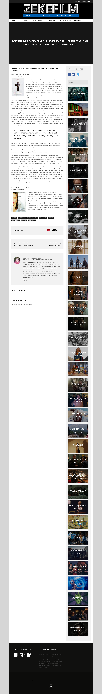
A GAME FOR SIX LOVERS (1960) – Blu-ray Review (78, 170)
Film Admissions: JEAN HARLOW (78, 231)
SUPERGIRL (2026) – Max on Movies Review (78, 353)
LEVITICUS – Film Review (78, 322)
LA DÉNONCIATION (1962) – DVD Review (78, 215)
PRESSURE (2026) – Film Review (78, 460)
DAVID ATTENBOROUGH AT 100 (78, 506)
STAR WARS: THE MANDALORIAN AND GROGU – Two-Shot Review (78, 475)
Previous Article (23, 242)
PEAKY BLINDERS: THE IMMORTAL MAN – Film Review (78, 552)
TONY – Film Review (78, 154)
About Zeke (23, 20)
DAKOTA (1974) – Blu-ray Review (78, 414)
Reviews (33, 20)
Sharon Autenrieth (33, 44)
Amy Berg (14, 217)
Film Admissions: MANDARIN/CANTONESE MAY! (78, 430)
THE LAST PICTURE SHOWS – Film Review (78, 108)
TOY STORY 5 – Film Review (78, 368)
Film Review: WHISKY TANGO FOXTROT (51, 244)
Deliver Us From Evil (32, 217)
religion (51, 217)
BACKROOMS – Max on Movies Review (78, 445)
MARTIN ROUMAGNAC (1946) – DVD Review (78, 124)
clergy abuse (22, 217)
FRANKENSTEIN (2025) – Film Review (78, 628)
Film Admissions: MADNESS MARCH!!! (78, 598)
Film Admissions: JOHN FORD (78, 338)
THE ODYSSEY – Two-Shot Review (78, 261)
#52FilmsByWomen (65, 44)
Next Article (53, 242)
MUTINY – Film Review (78, 93)
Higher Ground (43, 217)
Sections (41, 20)
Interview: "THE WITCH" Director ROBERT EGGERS (24, 244)
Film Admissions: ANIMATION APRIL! (78, 521)
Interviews (52, 20)
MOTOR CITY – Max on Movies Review (78, 246)
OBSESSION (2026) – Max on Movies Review (78, 491)
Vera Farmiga (32, 220)
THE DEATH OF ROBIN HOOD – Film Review (78, 384)
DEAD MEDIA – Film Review (78, 185)
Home (14, 20)
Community (78, 20)
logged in (20, 304)
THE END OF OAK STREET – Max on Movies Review (78, 139)
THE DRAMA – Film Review (78, 613)
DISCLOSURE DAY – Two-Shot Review (78, 399)
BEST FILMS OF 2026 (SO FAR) (78, 292)
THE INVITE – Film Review (78, 307)
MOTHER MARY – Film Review (78, 582)
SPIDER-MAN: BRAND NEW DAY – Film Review (78, 200)
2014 (77, 44)
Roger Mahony (15, 220)
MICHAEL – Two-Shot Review (78, 536)
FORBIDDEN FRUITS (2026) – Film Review (78, 567)
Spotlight (24, 220)
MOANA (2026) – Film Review (78, 277)
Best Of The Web (65, 20)
